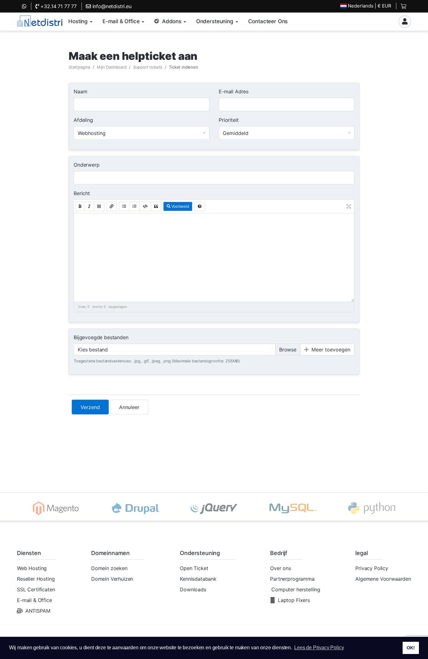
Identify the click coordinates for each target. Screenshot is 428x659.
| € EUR (369, 6)
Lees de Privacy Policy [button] (319, 647)
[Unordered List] (124, 206)
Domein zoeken (109, 568)
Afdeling (83, 120)
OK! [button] (411, 647)
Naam (80, 91)
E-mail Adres (233, 91)
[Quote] (156, 206)
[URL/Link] (111, 206)
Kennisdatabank (198, 579)
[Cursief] (89, 206)
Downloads (193, 589)
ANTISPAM (37, 611)
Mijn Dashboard (112, 67)
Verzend (90, 407)
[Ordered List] (134, 206)
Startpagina (79, 67)
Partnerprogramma (292, 579)
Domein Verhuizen (112, 579)
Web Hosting (32, 568)
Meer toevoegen (330, 349)
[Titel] (99, 206)
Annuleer (129, 407)
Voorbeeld (179, 206)
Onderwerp (87, 165)
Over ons (280, 568)
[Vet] (80, 206)
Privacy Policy (371, 568)
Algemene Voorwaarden (383, 579)
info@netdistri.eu (111, 6)
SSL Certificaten (36, 589)
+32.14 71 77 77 (58, 6)
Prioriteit (228, 120)
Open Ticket (194, 568)
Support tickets (148, 67)
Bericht (82, 193)
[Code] (145, 206)
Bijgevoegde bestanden (101, 337)
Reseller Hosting (36, 579)
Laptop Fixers (294, 600)
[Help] (199, 206)
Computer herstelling (295, 589)
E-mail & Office (34, 600)
